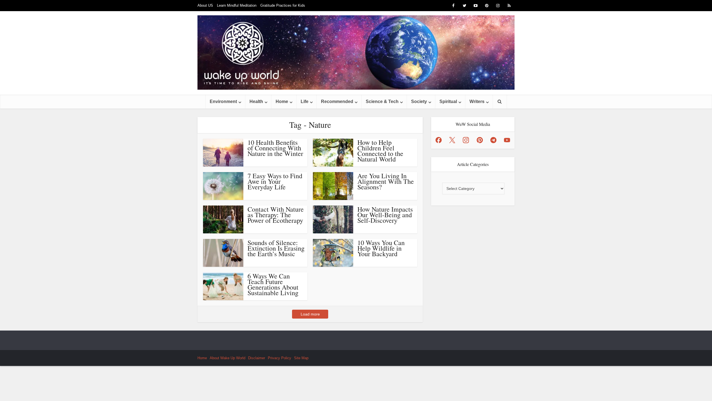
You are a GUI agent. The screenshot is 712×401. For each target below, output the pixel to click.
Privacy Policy (279, 358)
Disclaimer (256, 358)
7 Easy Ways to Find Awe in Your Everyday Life (275, 181)
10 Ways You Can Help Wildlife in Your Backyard (381, 248)
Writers (476, 101)
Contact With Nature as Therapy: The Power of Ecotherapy (276, 215)
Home (282, 101)
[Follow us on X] (452, 140)
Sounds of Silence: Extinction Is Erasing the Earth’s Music (276, 248)
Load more (310, 314)
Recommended (337, 101)
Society (419, 101)
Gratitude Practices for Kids (282, 5)
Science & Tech (382, 101)
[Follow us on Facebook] (439, 140)
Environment (223, 101)
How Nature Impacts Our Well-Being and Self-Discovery (385, 215)
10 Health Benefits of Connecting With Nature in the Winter (275, 148)
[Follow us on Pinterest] (480, 140)
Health (256, 101)
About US (205, 5)
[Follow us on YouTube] (507, 140)
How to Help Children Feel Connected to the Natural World (380, 150)
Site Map (301, 358)
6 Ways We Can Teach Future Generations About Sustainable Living (273, 284)
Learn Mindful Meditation (236, 5)
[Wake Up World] (356, 52)
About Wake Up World (227, 358)
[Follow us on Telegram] (493, 140)
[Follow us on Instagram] (466, 140)
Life (304, 101)
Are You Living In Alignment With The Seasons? (385, 181)
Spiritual (448, 101)
